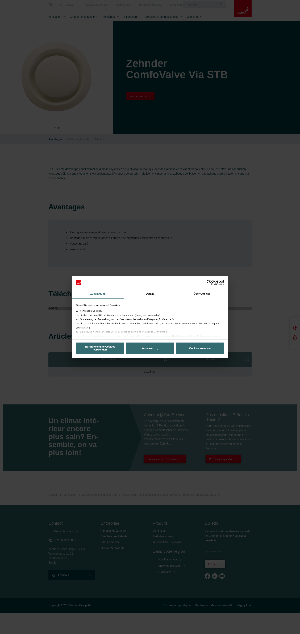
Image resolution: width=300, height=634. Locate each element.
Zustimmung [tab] (98, 293)
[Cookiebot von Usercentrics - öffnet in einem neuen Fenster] (209, 282)
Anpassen (148, 348)
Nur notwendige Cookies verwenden (100, 348)
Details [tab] (150, 293)
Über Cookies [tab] (202, 293)
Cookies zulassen (200, 348)
